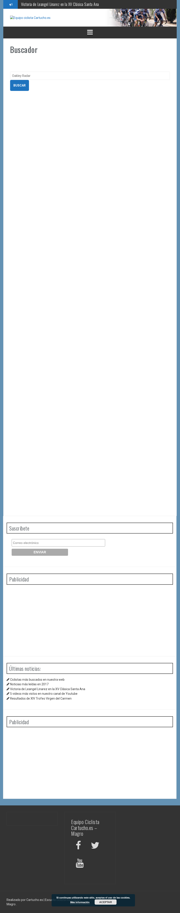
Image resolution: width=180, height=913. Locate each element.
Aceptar (105, 902)
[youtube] (80, 864)
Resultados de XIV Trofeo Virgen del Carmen (41, 698)
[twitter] (95, 846)
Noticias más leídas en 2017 (29, 684)
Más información (80, 902)
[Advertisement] (90, 619)
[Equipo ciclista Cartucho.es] (30, 17)
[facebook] (78, 846)
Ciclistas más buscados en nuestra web (37, 679)
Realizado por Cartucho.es (25, 900)
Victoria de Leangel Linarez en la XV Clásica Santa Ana (60, 4)
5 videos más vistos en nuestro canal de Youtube (43, 693)
